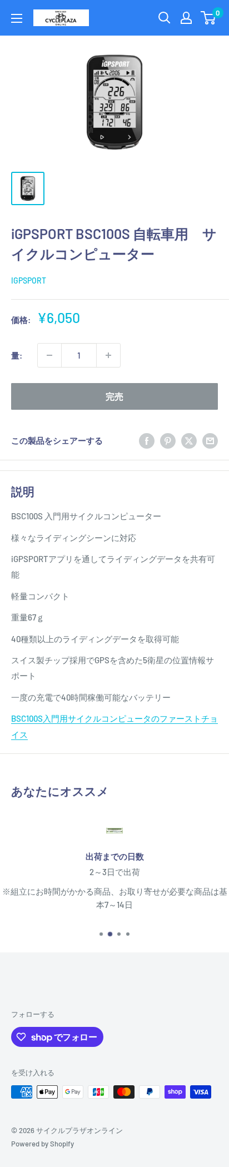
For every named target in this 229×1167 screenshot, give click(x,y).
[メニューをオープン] (16, 18)
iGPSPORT (28, 280)
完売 (114, 396)
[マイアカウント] (186, 18)
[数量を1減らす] (49, 355)
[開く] (164, 18)
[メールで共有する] (210, 440)
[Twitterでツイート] (189, 440)
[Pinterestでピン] (168, 440)
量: (16, 355)
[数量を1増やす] (108, 355)
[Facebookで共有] (147, 440)
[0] (209, 17)
